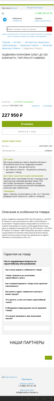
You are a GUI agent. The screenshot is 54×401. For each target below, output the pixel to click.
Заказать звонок (27, 384)
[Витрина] (33, 358)
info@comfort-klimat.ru (27, 392)
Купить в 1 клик (27, 131)
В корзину (27, 123)
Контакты (27, 379)
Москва (14, 8)
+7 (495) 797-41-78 (43, 13)
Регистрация (37, 7)
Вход (29, 7)
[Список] (48, 358)
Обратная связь (27, 390)
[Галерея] (41, 358)
